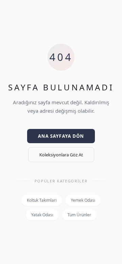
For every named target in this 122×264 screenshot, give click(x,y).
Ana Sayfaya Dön (61, 136)
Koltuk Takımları (42, 200)
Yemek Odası (83, 200)
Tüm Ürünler (79, 215)
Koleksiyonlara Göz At (61, 155)
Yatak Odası (42, 215)
